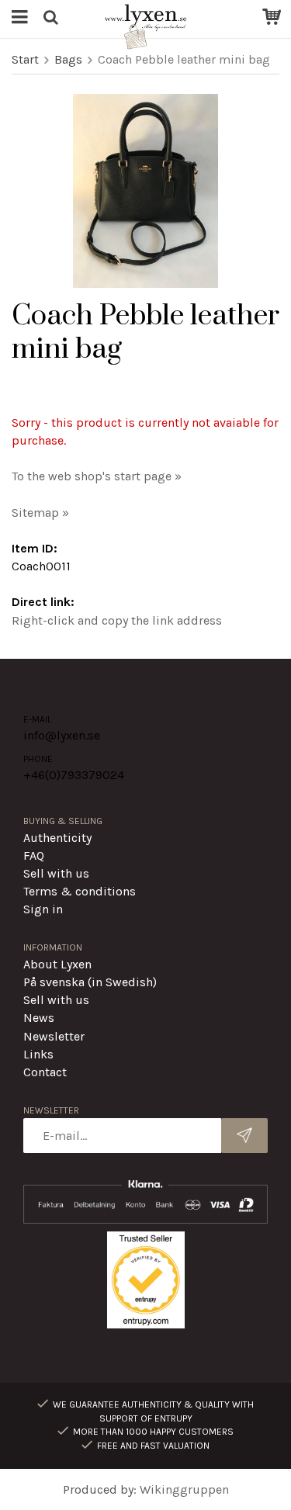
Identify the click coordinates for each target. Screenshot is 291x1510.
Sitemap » (40, 512)
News (38, 1017)
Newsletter (54, 1036)
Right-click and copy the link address (117, 620)
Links (38, 1054)
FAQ (33, 855)
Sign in (43, 909)
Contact (45, 1072)
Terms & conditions (79, 891)
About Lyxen (57, 964)
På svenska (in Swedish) (90, 982)
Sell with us (56, 873)
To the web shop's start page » (97, 476)
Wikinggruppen (184, 1489)
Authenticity (57, 837)
